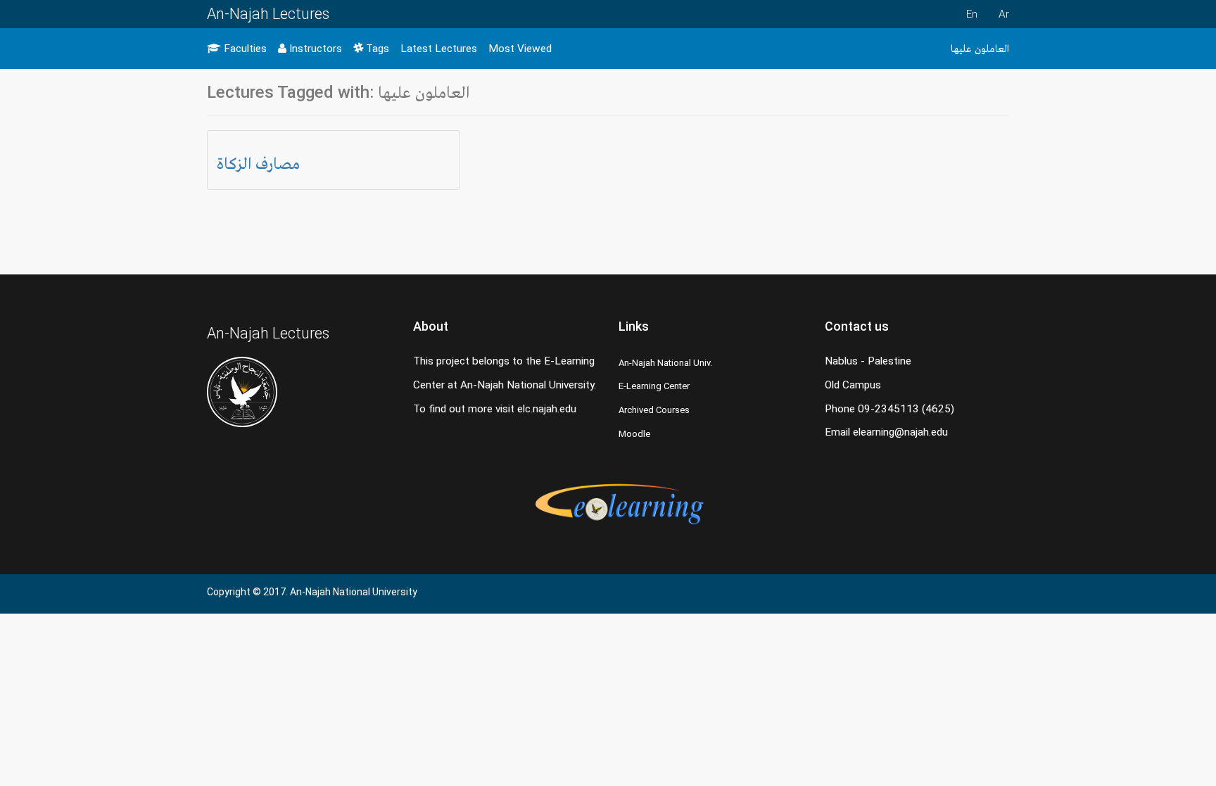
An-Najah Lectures (268, 14)
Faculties (244, 48)
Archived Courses (654, 410)
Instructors (314, 48)
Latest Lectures (438, 48)
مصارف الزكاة (258, 163)
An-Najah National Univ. (665, 362)
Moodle (634, 434)
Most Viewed (520, 48)
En (971, 14)
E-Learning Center (654, 386)
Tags (376, 48)
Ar (1004, 14)
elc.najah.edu (546, 408)
